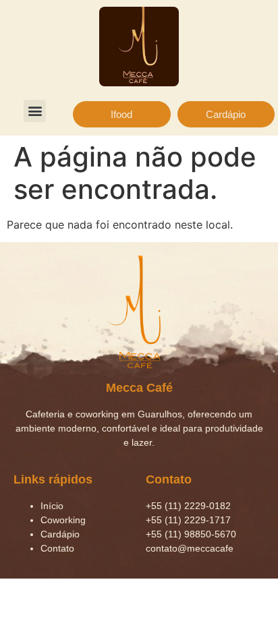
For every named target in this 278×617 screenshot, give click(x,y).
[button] (35, 111)
